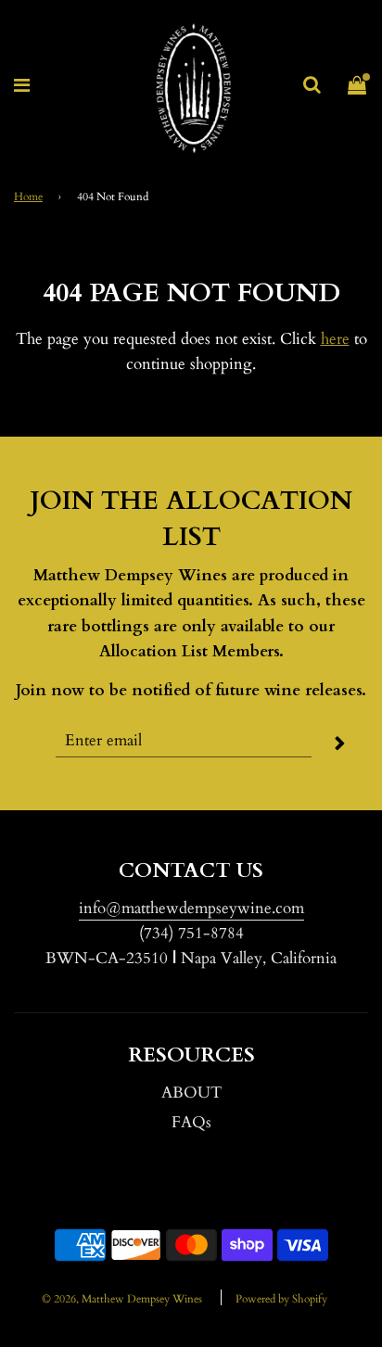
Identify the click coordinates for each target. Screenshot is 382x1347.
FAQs (191, 1122)
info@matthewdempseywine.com (191, 908)
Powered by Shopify (281, 1298)
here (335, 338)
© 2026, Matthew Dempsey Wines (122, 1298)
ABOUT (191, 1092)
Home (28, 196)
